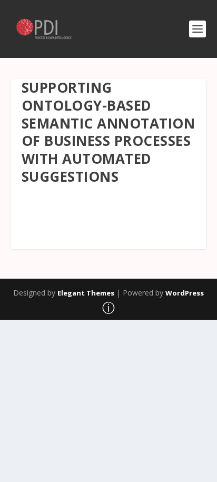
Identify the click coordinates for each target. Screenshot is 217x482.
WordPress (184, 293)
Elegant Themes (85, 293)
